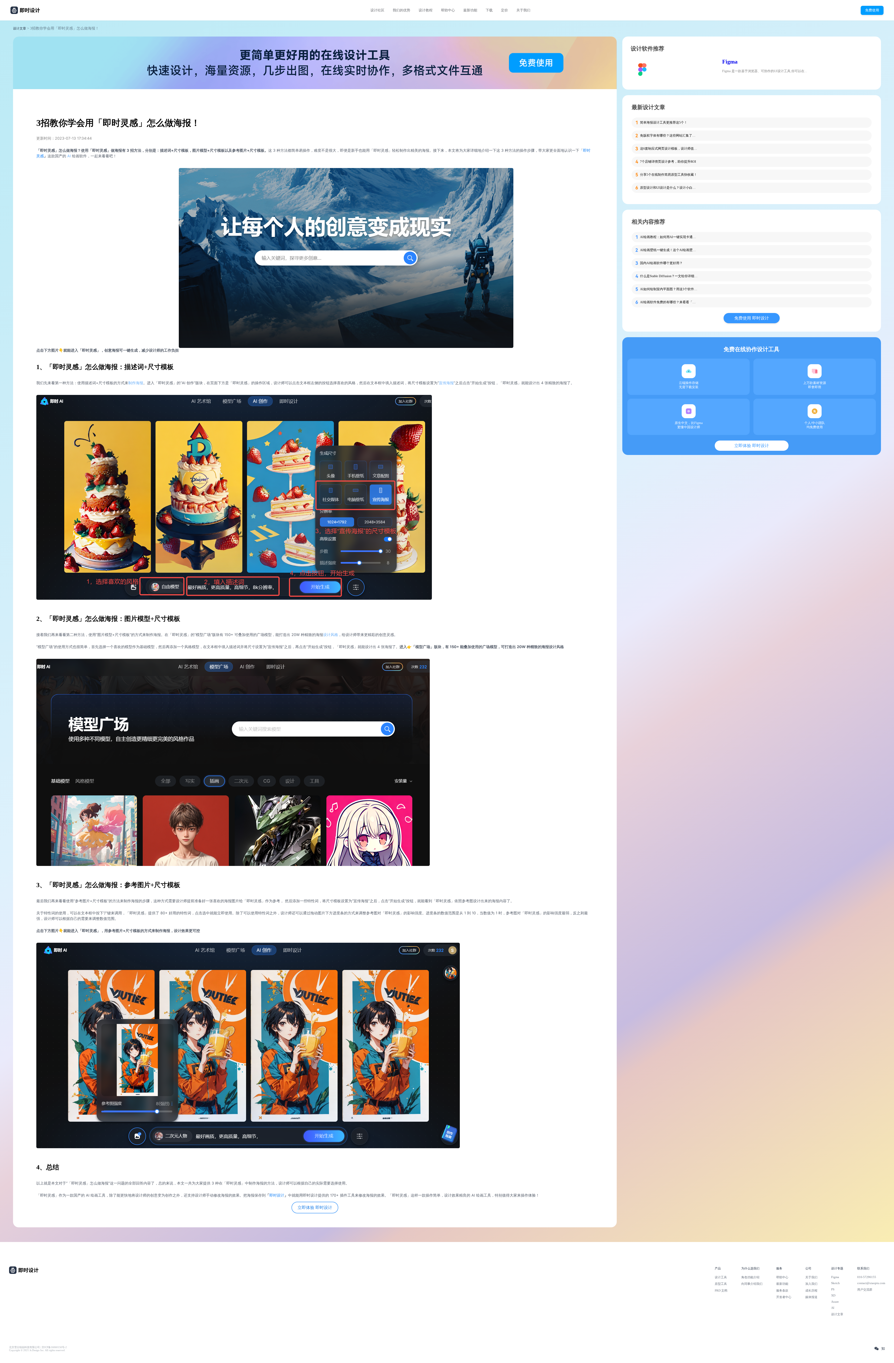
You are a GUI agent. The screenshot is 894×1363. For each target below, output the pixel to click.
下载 (489, 10)
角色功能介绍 (750, 1277)
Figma (730, 62)
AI (69, 156)
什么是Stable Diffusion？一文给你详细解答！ (669, 276)
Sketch (835, 1283)
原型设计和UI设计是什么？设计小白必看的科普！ (669, 187)
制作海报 (135, 382)
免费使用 (872, 10)
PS (832, 1289)
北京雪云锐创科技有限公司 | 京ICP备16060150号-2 (38, 1347)
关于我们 (523, 10)
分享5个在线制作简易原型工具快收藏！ (668, 174)
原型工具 (721, 1284)
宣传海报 (446, 382)
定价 (504, 10)
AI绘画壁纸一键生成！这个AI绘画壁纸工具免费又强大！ (669, 250)
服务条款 (782, 1290)
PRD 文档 (721, 1290)
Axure (835, 1301)
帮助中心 (448, 10)
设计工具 (721, 1277)
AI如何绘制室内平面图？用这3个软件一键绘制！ (669, 289)
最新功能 (470, 10)
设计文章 (19, 28)
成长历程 (811, 1290)
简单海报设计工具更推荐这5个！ (663, 122)
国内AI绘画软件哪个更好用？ (661, 263)
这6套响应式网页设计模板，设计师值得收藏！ (669, 148)
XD (833, 1295)
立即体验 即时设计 (315, 1207)
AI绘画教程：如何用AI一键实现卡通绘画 (669, 237)
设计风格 (330, 634)
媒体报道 (811, 1297)
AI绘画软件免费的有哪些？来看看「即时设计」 (669, 302)
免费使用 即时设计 (751, 318)
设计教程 (426, 10)
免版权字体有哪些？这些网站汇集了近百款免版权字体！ (669, 135)
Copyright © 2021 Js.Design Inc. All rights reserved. (37, 1350)
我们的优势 (401, 10)
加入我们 (811, 1284)
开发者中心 (783, 1297)
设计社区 (377, 10)
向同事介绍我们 (751, 1284)
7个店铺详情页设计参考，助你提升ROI (668, 161)
